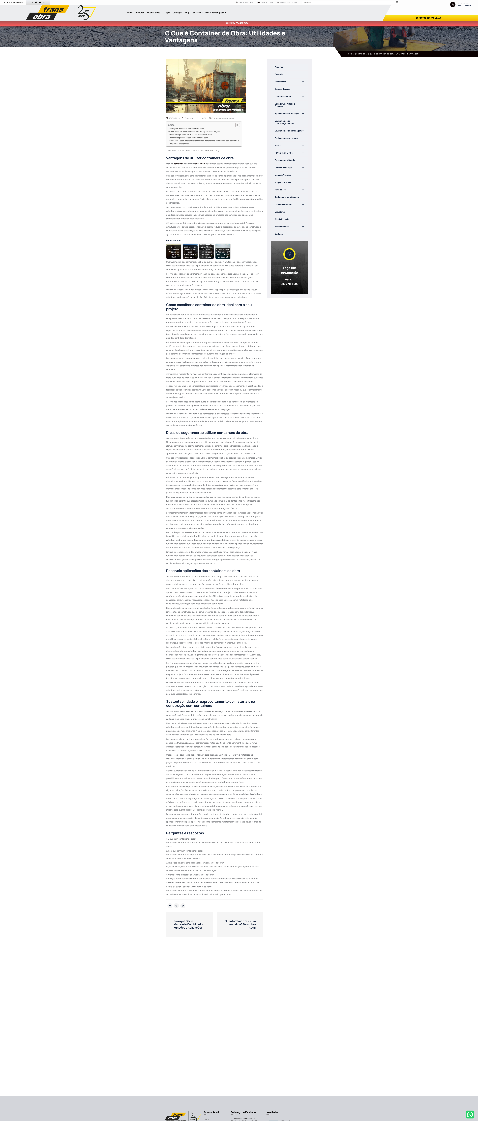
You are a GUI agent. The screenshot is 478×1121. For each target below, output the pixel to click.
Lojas (167, 12)
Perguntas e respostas (179, 143)
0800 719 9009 (464, 5)
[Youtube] (40, 2)
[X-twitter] (32, 2)
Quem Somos (153, 12)
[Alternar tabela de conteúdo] (236, 125)
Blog (186, 12)
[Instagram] (44, 2)
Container (360, 54)
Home (130, 12)
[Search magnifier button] (397, 2)
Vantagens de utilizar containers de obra (186, 128)
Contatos (196, 12)
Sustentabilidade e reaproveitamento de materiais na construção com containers (204, 140)
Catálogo (177, 12)
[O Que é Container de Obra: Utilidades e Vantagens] (169, 905)
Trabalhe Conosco (267, 2)
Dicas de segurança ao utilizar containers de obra (190, 134)
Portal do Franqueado (215, 12)
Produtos (139, 12)
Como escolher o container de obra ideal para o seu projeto (194, 131)
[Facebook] (36, 2)
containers (200, 163)
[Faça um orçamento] (289, 254)
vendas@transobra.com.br (289, 2)
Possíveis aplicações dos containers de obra (189, 137)
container (178, 163)
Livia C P (203, 118)
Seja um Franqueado (246, 2)
